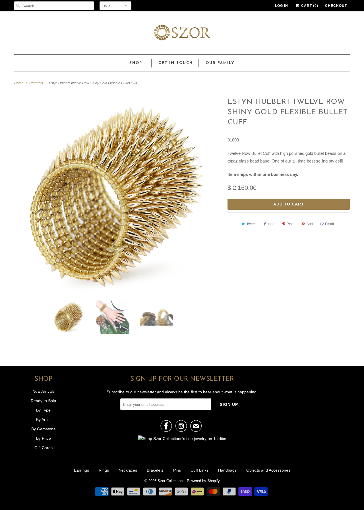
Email (329, 224)
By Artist (43, 419)
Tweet (251, 224)
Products (36, 83)
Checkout (336, 6)
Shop (135, 63)
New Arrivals (43, 391)
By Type (43, 410)
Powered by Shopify (203, 481)
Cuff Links (199, 470)
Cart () (309, 6)
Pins (177, 470)
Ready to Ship (43, 400)
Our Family (220, 63)
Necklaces (128, 470)
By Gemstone (43, 429)
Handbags (227, 470)
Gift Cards (43, 447)
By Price (43, 438)
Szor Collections (171, 481)
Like (271, 224)
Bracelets (155, 470)
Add (310, 224)
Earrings (81, 470)
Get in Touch (175, 63)
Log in (281, 6)
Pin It (290, 224)
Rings (104, 470)
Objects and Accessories (268, 470)
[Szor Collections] (182, 34)
